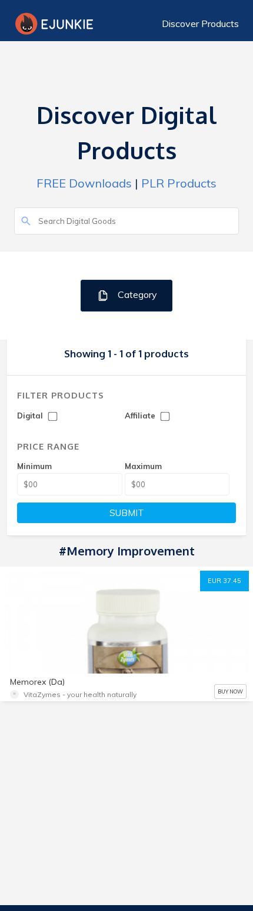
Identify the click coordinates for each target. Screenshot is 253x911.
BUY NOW (230, 691)
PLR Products (179, 183)
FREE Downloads (84, 183)
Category (136, 294)
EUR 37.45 (224, 581)
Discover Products (200, 23)
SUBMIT (126, 512)
